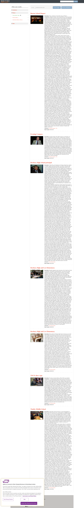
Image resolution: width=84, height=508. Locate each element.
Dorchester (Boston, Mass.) (18, 19)
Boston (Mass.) (15, 17)
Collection (15, 10)
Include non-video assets (40, 7)
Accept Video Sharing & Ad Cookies (29, 503)
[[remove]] (20, 15)
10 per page (56, 7)
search (75, 1)
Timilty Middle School (38, 409)
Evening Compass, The (53, 128)
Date (14, 23)
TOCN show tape (36, 375)
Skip (25, 499)
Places (14, 12)
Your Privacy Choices (8, 499)
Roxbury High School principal (41, 162)
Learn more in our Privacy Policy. (29, 495)
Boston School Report (38, 13)
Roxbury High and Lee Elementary (43, 268)
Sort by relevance (66, 7)
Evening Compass (37, 134)
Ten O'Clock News (52, 261)
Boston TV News (5, 1)
